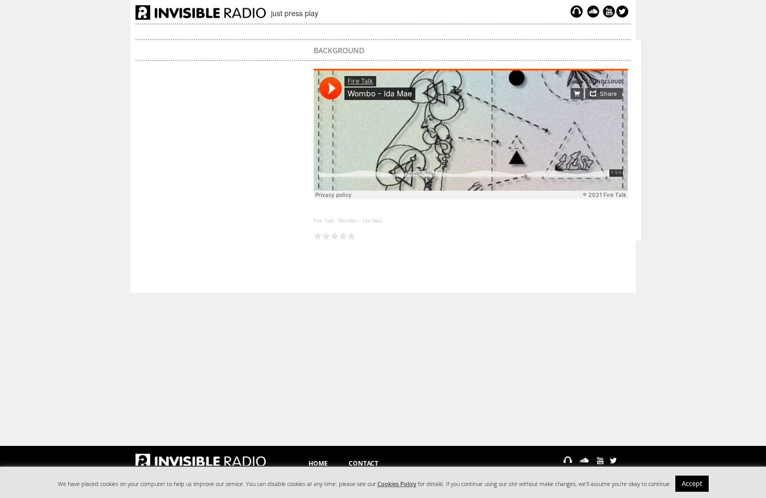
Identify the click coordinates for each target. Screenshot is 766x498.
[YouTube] (607, 11)
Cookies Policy (396, 484)
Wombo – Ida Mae (360, 220)
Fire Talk (323, 220)
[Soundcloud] (593, 11)
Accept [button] (692, 483)
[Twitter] (624, 11)
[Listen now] (576, 11)
